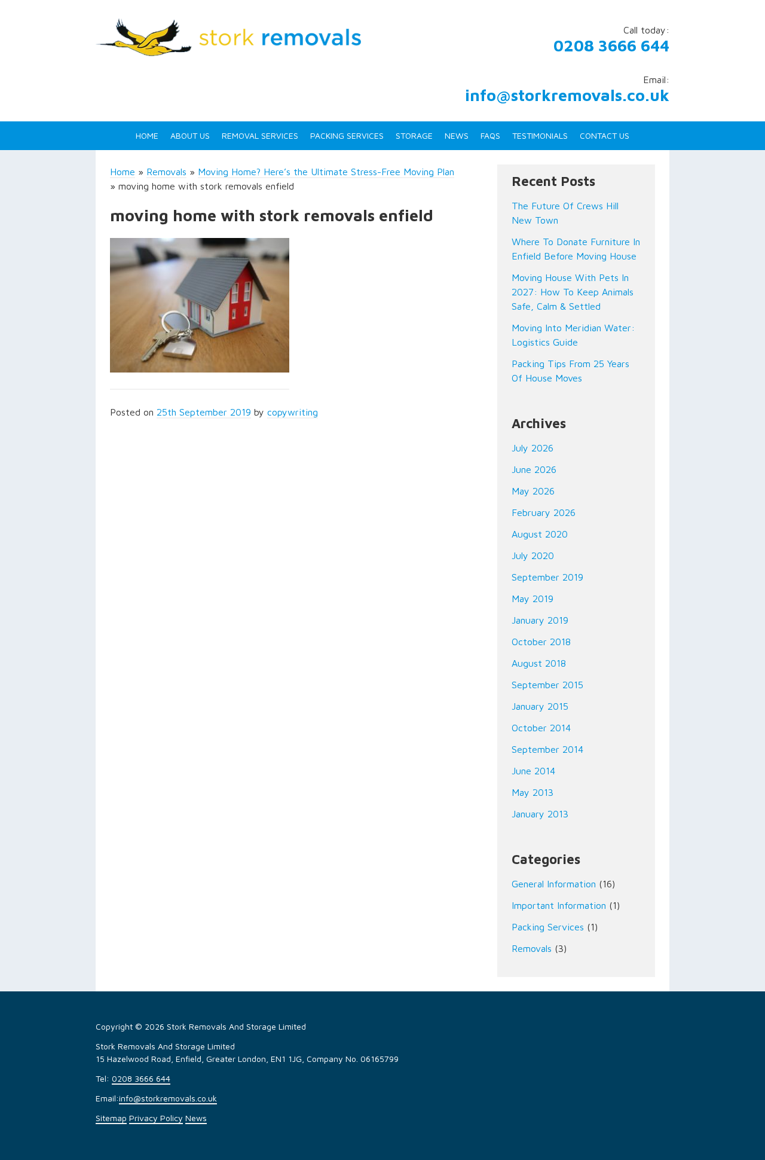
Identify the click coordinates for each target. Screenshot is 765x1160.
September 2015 (547, 684)
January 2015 (540, 706)
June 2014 (533, 770)
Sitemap (111, 1118)
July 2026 (532, 447)
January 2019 (540, 620)
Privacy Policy (156, 1118)
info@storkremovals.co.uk (567, 95)
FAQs (490, 135)
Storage (414, 135)
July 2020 (533, 555)
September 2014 (547, 749)
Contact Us (604, 135)
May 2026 (533, 491)
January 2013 (540, 813)
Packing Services (347, 135)
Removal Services (260, 135)
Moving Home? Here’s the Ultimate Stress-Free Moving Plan (326, 171)
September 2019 (547, 577)
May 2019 (532, 598)
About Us (190, 135)
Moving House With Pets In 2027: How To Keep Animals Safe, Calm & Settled (573, 292)
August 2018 (539, 663)
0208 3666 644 (611, 45)
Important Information (559, 905)
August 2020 (540, 534)
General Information (554, 883)
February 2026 (544, 512)
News (457, 135)
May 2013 (532, 792)
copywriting (292, 412)
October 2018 (541, 641)
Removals (166, 171)
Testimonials (540, 135)
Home (147, 135)
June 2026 (534, 469)
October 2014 (541, 727)
